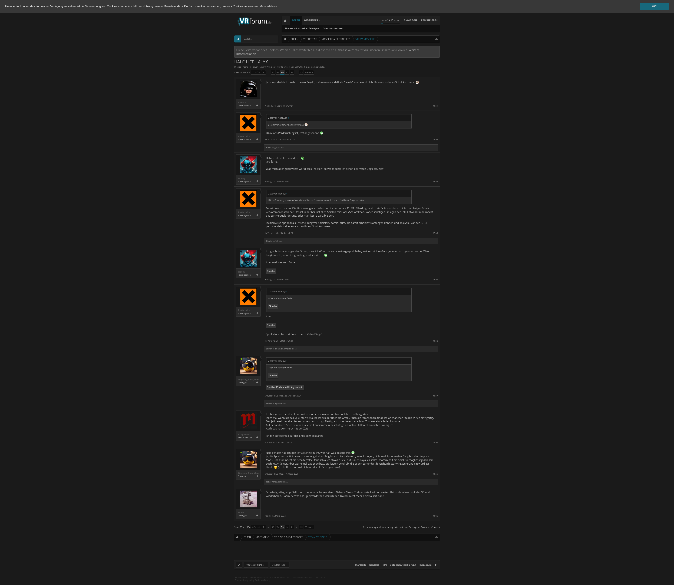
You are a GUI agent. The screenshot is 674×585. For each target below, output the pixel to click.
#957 (435, 395)
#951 (435, 105)
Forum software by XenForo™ (262, 577)
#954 (435, 233)
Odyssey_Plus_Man (248, 379)
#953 (435, 181)
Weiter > (309, 72)
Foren (296, 20)
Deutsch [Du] (278, 564)
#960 (435, 515)
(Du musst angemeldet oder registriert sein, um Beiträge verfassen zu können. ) (401, 527)
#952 (435, 139)
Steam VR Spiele (267, 66)
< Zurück (256, 72)
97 (287, 72)
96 (282, 72)
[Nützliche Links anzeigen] (436, 39)
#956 (435, 340)
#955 (435, 279)
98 (292, 72)
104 (301, 72)
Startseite (360, 564)
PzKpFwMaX (245, 434)
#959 (435, 473)
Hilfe (384, 564)
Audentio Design (263, 580)
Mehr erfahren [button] (268, 6)
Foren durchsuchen (332, 28)
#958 (435, 442)
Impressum (425, 564)
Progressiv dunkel (255, 564)
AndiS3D (242, 102)
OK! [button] (654, 6)
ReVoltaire (244, 136)
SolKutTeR (300, 66)
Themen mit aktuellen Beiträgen (302, 28)
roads (241, 512)
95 (277, 72)
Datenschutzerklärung (403, 564)
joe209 (283, 348)
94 (273, 72)
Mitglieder (311, 20)
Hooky (241, 178)
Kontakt (374, 564)
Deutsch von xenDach (308, 577)
